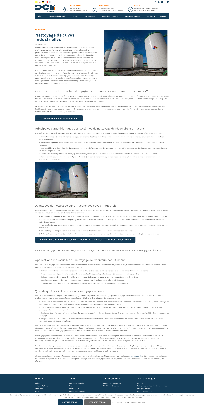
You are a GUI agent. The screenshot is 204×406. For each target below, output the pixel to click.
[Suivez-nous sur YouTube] (162, 2)
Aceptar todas (69, 402)
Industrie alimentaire (77, 391)
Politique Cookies (143, 389)
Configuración (117, 402)
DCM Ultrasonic (135, 356)
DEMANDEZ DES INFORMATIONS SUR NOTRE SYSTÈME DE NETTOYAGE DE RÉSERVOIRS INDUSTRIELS (85, 240)
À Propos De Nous (41, 386)
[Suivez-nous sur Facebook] (153, 2)
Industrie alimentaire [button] (110, 16)
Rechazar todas (97, 402)
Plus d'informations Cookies (135, 402)
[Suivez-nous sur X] (156, 2)
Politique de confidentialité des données (152, 386)
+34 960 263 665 (75, 8)
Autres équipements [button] (132, 16)
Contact (163, 16)
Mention (140, 383)
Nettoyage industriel (76, 383)
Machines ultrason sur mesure (114, 386)
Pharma (75, 16)
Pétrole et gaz (89, 16)
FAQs (37, 391)
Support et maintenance (112, 383)
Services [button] (150, 16)
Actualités (39, 389)
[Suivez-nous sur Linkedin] (158, 2)
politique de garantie (144, 391)
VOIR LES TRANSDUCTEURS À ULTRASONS (58, 118)
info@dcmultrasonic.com (78, 11)
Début (40, 16)
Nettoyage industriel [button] (57, 16)
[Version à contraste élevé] (168, 2)
